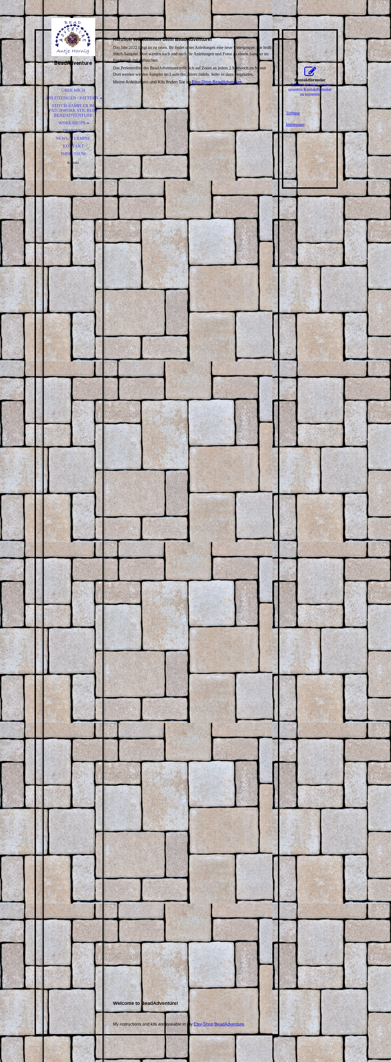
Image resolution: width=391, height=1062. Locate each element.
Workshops (72, 123)
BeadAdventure (227, 82)
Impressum (73, 153)
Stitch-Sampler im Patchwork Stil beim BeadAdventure (73, 110)
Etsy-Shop (201, 82)
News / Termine (73, 138)
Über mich (73, 90)
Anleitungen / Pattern (71, 98)
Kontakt (73, 146)
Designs (72, 130)
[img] (73, 37)
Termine (293, 113)
